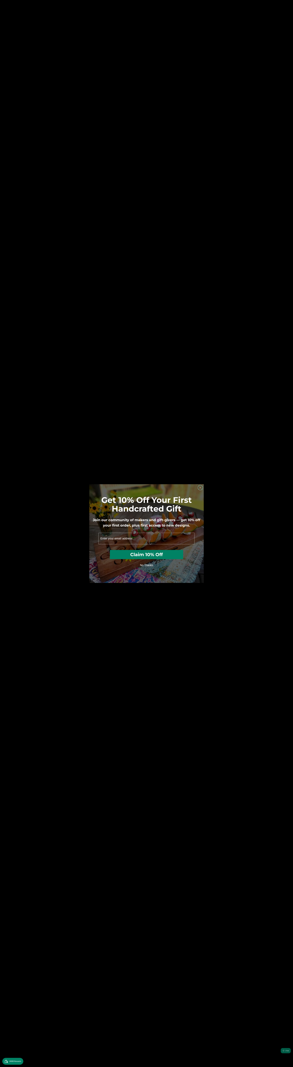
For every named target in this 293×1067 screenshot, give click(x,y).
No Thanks (146, 565)
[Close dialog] (200, 487)
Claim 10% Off (146, 554)
